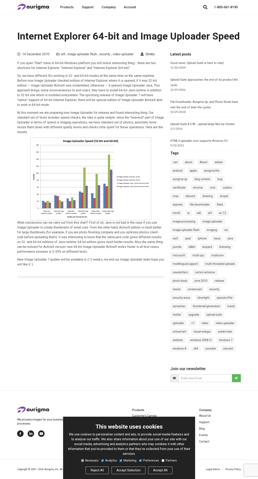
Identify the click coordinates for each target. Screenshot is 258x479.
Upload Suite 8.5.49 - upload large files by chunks (202, 124)
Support (88, 7)
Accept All (160, 470)
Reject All (97, 470)
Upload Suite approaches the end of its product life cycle (204, 82)
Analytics (111, 460)
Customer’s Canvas (144, 415)
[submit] (236, 378)
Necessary (92, 460)
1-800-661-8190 (226, 7)
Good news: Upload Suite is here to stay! (197, 63)
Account (130, 7)
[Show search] (205, 7)
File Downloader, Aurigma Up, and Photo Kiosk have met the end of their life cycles (204, 104)
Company (109, 7)
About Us (205, 415)
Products (67, 7)
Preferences (151, 460)
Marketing (130, 460)
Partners (171, 460)
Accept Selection (128, 470)
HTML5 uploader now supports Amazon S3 (199, 141)
